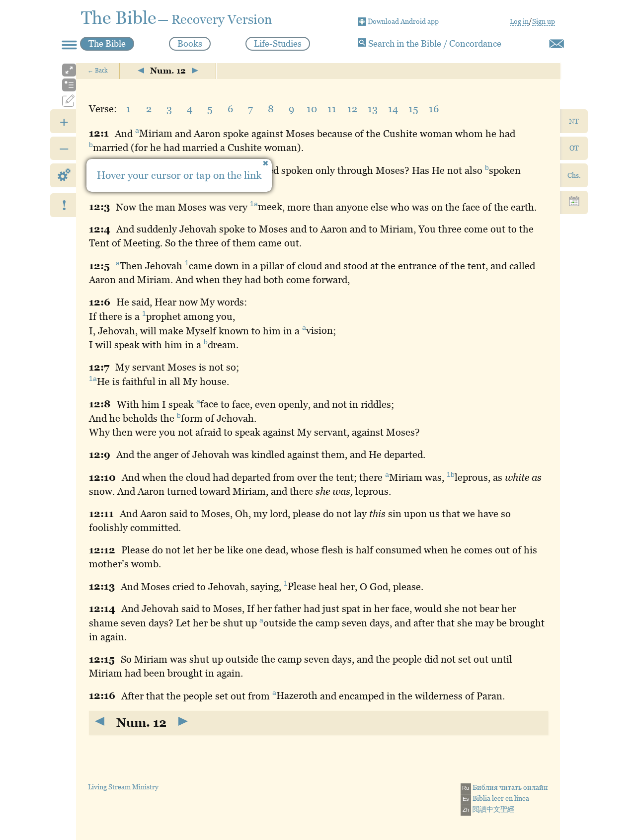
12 (352, 108)
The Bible (107, 43)
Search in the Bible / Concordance (433, 43)
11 (331, 108)
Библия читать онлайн (505, 787)
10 (312, 108)
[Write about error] (556, 43)
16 (434, 108)
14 (393, 108)
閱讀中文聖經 (488, 809)
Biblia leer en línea (496, 798)
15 (413, 108)
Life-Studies (278, 43)
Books (189, 43)
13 (373, 108)
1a (254, 204)
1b (451, 474)
